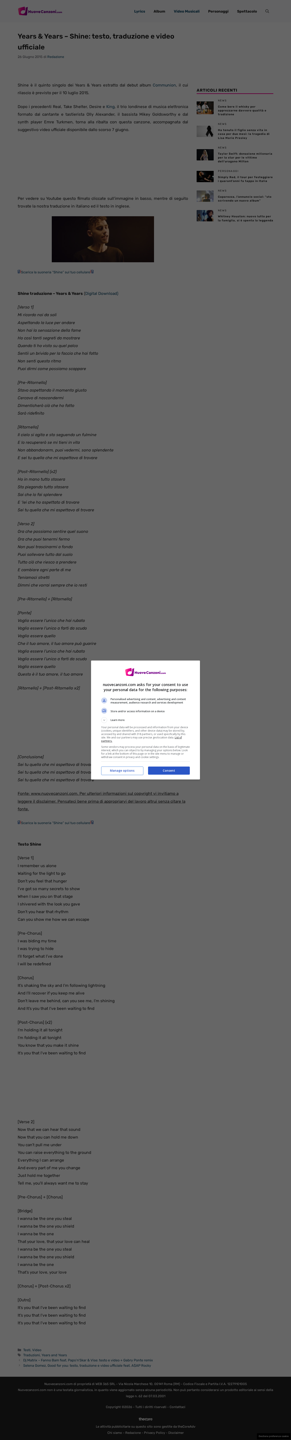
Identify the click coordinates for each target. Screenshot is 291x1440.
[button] (145, 720)
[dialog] (145, 720)
